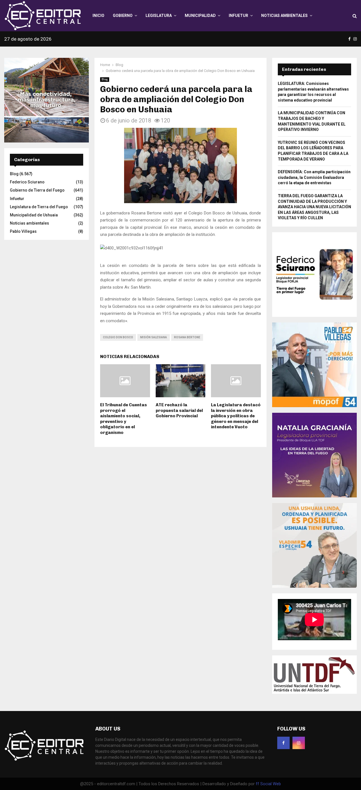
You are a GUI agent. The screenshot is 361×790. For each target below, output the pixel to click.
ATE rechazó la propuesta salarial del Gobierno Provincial (179, 410)
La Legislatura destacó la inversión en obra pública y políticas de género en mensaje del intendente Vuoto (236, 415)
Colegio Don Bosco (118, 337)
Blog (105, 79)
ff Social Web (268, 783)
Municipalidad (200, 15)
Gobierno (123, 15)
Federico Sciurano (27, 182)
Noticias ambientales (284, 15)
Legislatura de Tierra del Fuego (39, 207)
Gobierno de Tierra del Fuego (37, 190)
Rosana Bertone (187, 337)
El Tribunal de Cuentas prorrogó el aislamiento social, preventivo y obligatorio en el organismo (123, 418)
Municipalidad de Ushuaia (34, 215)
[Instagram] (298, 743)
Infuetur (238, 15)
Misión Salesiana (153, 337)
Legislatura (159, 15)
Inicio (98, 15)
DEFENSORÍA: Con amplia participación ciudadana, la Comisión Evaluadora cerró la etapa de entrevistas (314, 177)
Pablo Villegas (23, 231)
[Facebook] (283, 743)
